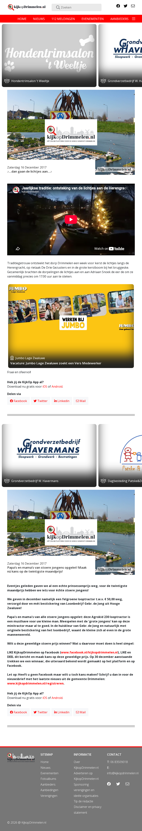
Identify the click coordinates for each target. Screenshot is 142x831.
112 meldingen (63, 19)
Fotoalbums (48, 779)
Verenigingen (48, 796)
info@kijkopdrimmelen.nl (122, 773)
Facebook (20, 401)
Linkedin (63, 401)
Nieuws (45, 768)
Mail (82, 401)
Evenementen (49, 773)
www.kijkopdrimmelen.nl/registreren (35, 683)
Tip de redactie (83, 801)
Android (57, 386)
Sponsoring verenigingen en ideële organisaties (86, 790)
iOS (45, 386)
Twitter (42, 401)
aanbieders (119, 19)
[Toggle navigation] (134, 19)
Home (44, 762)
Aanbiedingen (49, 790)
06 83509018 (119, 762)
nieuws (39, 19)
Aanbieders (47, 784)
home (22, 19)
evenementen (93, 19)
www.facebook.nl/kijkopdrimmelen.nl (89, 652)
